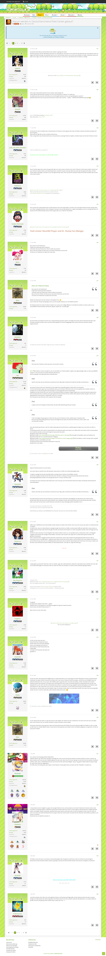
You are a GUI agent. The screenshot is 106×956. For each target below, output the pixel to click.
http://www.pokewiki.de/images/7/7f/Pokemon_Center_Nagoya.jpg (55, 438)
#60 (97, 894)
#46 (97, 242)
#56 (97, 717)
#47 (97, 280)
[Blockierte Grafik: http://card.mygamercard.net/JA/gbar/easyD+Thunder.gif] (48, 227)
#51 (97, 521)
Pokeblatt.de (47, 115)
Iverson (44, 453)
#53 (97, 599)
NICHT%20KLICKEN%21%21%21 (38, 193)
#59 (97, 856)
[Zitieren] (97, 82)
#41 (97, 48)
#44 (97, 166)
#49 (97, 355)
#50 (97, 464)
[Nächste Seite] (24, 43)
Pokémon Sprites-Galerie (46, 586)
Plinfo (43, 706)
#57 (97, 753)
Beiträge (11, 76)
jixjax (22, 24)
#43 (97, 128)
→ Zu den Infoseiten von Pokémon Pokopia (53, 37)
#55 (97, 675)
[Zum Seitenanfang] (103, 953)
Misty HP (41, 117)
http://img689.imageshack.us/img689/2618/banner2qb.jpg (53, 581)
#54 (97, 637)
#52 (97, 560)
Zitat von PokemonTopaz (40, 286)
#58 (97, 804)
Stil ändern (98, 939)
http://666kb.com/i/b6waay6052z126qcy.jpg (68, 75)
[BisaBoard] (53, 8)
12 (21, 43)
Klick (31, 371)
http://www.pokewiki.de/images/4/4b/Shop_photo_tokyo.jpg (54, 435)
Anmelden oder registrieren (13, 1)
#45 (97, 204)
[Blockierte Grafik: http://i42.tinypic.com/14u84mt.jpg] (43, 190)
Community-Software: (53, 953)
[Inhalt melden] (92, 82)
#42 (97, 89)
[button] (97, 28)
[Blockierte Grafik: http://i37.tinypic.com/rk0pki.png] (63, 623)
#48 (97, 317)
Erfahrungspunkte (13, 74)
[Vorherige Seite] (7, 43)
